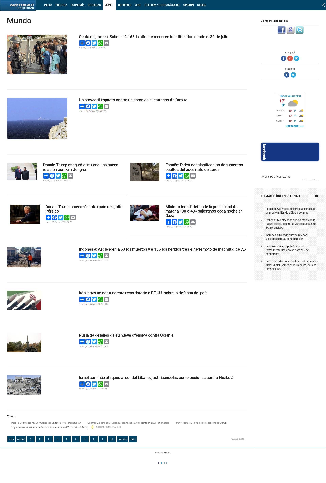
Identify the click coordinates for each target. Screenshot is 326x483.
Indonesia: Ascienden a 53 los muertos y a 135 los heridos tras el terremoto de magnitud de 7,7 (162, 249)
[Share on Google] (290, 58)
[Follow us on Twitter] (293, 75)
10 (112, 439)
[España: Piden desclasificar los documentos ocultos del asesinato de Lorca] (145, 172)
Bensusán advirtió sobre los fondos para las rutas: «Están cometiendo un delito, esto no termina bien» (292, 265)
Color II (161, 463)
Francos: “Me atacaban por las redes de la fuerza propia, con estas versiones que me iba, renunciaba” (291, 223)
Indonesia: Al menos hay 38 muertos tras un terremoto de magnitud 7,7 (46, 423)
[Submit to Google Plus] (290, 33)
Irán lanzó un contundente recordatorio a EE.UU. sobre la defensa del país (143, 293)
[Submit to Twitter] (299, 33)
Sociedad (94, 5)
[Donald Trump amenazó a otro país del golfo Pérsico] (25, 214)
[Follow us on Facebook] (286, 75)
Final (133, 439)
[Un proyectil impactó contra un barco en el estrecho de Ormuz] (37, 118)
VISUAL (167, 452)
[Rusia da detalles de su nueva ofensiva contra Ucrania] (37, 342)
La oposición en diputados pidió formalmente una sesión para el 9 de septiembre (287, 250)
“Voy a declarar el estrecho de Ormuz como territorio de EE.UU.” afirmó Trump (49, 427)
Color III (164, 463)
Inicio (48, 5)
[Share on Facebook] (283, 58)
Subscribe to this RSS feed (108, 427)
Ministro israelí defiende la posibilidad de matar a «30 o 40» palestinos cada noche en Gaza (204, 211)
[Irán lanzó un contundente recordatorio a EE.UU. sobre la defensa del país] (37, 300)
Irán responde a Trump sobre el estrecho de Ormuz (201, 423)
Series (201, 5)
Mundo (109, 5)
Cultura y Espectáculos (162, 5)
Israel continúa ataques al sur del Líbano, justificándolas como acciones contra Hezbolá (156, 377)
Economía (77, 5)
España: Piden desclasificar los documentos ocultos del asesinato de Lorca (204, 167)
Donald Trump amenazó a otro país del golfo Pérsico (84, 209)
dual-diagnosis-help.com (310, 180)
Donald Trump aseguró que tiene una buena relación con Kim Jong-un (80, 167)
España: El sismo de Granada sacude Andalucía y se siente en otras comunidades (128, 423)
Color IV (166, 463)
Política (61, 5)
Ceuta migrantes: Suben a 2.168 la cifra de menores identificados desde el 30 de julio (153, 36)
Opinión (188, 5)
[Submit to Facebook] (281, 33)
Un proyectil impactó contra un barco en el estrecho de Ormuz (133, 100)
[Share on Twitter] (296, 58)
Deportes (124, 5)
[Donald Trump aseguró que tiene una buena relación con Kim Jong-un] (22, 171)
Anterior (21, 439)
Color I (158, 463)
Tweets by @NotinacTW (275, 176)
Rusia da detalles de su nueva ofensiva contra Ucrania (126, 335)
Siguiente (122, 439)
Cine (138, 5)
